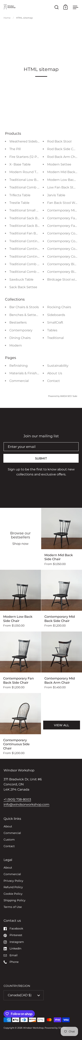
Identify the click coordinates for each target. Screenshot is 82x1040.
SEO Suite (72, 396)
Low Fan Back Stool (62, 187)
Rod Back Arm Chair (63, 157)
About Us (54, 373)
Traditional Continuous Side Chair (35, 249)
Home (7, 17)
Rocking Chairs (59, 307)
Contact (53, 381)
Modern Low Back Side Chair (20, 600)
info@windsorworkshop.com (26, 804)
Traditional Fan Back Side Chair (33, 233)
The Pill (15, 149)
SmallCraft (55, 322)
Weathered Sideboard (27, 141)
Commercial (19, 381)
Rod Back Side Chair (63, 149)
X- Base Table (20, 164)
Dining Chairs (20, 338)
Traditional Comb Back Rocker (33, 272)
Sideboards (56, 315)
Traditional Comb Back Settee (33, 264)
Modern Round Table (26, 172)
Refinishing (18, 366)
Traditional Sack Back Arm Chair (34, 226)
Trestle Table (19, 203)
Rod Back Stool (59, 141)
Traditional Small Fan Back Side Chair (38, 210)
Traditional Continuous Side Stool (35, 241)
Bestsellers (18, 322)
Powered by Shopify (55, 1028)
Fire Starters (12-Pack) (26, 157)
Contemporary (20, 330)
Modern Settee (59, 164)
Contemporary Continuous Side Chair (20, 726)
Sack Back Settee (23, 287)
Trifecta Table (19, 195)
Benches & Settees (24, 315)
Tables (52, 330)
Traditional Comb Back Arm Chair (35, 187)
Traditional (55, 338)
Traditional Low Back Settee (31, 180)
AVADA (63, 396)
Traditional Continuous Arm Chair (35, 256)
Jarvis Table (56, 195)
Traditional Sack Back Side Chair (34, 218)
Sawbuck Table (21, 279)
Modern (15, 345)
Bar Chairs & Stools (24, 307)
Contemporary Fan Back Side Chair (20, 662)
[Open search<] (57, 7)
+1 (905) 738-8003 (17, 799)
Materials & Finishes (25, 373)
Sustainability (57, 366)
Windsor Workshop (33, 1028)
